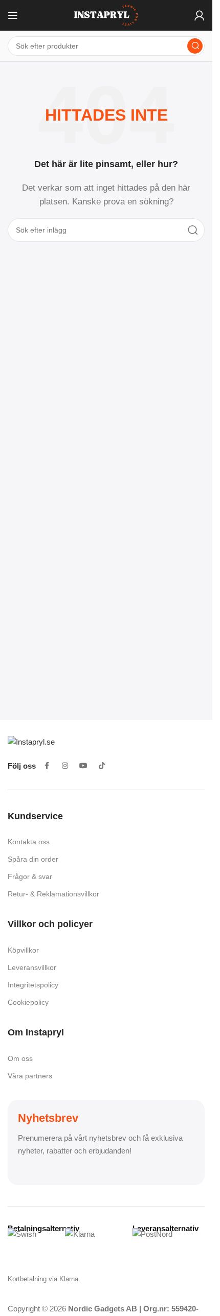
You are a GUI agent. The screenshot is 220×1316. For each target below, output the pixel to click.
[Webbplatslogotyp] (106, 14)
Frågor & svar (30, 876)
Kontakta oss (29, 842)
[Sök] (195, 46)
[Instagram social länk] (65, 766)
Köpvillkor (23, 950)
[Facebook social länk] (46, 766)
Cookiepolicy (28, 1002)
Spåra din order (33, 859)
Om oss (20, 1058)
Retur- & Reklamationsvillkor (53, 894)
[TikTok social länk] (101, 766)
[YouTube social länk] (83, 766)
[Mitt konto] (199, 15)
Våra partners (30, 1076)
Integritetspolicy (33, 985)
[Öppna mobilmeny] (13, 15)
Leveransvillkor (32, 967)
